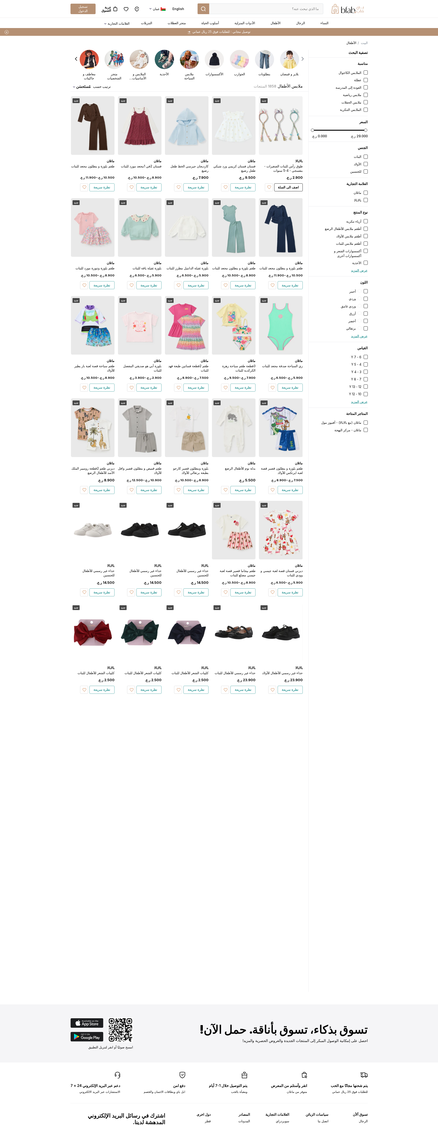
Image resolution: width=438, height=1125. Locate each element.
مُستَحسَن (83, 86)
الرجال (300, 23)
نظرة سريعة (243, 187)
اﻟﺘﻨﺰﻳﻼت (146, 23)
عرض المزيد (359, 270)
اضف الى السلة (288, 187)
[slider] (312, 130)
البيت (364, 43)
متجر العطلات (177, 23)
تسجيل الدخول (83, 9)
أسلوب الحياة (210, 23)
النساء (324, 23)
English (178, 9)
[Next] (76, 59)
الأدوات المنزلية (245, 23)
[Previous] (302, 59)
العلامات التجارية (119, 23)
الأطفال (276, 23)
